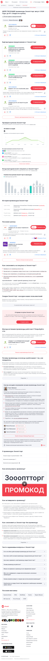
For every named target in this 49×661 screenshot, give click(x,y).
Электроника (29, 608)
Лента (18, 290)
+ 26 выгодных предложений (11, 16)
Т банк (14, 288)
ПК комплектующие (30, 613)
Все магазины (5, 640)
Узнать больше (33, 7)
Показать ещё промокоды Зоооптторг (24, 352)
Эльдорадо (4, 630)
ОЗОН (11, 288)
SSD (27, 617)
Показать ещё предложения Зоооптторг (24, 117)
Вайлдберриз (5, 636)
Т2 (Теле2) (6, 290)
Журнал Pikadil (29, 636)
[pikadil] (2, 2)
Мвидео (3, 628)
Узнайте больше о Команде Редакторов (24, 435)
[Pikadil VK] (27, 626)
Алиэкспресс (4, 626)
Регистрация (37, 2)
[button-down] (10, 35)
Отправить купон (24, 322)
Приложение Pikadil (7, 643)
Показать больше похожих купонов (24, 259)
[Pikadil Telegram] (32, 626)
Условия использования (7, 658)
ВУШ (15, 595)
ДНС (3, 638)
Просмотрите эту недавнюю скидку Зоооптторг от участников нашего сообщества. (25, 271)
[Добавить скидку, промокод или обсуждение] (47, 2)
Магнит (22, 290)
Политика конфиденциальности (21, 658)
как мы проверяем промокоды (21, 418)
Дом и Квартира (30, 610)
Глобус (14, 290)
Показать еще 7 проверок (24, 163)
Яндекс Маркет (5, 632)
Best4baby (22, 595)
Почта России (16, 598)
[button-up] (5, 35)
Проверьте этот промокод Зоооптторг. (14, 268)
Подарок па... (25, 213)
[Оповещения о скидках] (31, 2)
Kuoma (30, 595)
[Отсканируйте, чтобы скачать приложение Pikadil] (8, 647)
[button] (20, 2)
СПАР (24, 598)
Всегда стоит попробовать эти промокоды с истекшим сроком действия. (22, 273)
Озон (3, 634)
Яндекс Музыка (39, 595)
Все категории (29, 619)
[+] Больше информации (40, 35)
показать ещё (32, 124)
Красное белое (7, 595)
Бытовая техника (30, 612)
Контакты (28, 646)
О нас (27, 632)
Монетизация (29, 642)
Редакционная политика (31, 640)
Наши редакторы (9, 395)
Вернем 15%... (37, 209)
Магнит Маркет (6, 288)
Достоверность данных (31, 638)
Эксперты (28, 644)
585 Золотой (7, 598)
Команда (28, 634)
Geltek (10, 290)
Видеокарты (29, 615)
